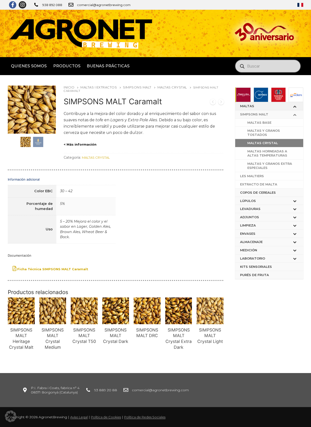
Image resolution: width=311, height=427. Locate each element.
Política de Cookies (106, 417)
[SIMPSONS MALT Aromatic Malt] (213, 102)
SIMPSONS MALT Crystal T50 (84, 335)
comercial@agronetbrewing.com (103, 5)
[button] (10, 416)
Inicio (69, 87)
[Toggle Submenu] (294, 106)
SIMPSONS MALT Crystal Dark (115, 335)
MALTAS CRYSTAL (172, 87)
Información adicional (24, 179)
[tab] (116, 209)
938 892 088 (52, 5)
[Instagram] (22, 5)
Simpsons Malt (137, 87)
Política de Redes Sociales (144, 417)
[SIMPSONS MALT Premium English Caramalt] (221, 102)
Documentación (19, 255)
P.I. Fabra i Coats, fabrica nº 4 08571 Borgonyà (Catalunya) (55, 390)
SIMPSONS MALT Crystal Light (210, 335)
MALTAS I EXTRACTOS (98, 87)
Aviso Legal (79, 417)
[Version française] (300, 5)
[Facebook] (12, 5)
